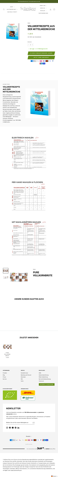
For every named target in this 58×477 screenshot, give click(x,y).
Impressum (41, 381)
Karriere (5, 379)
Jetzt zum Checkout (41, 57)
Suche (22, 381)
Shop (11, 6)
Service (42, 8)
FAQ (22, 379)
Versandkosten (38, 37)
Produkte (5, 373)
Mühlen (42, 10)
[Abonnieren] (34, 423)
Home (29, 23)
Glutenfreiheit (12, 9)
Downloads (23, 377)
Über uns (43, 5)
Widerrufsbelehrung (43, 377)
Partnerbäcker (43, 13)
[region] (19, 277)
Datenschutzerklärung (43, 375)
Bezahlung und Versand (26, 375)
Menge (30, 42)
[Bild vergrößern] (19, 269)
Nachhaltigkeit (12, 11)
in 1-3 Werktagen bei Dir (42, 48)
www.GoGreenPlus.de (16, 470)
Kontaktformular (24, 373)
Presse (4, 377)
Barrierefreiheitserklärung (45, 379)
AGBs (40, 373)
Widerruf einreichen (46, 384)
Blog (4, 375)
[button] (54, 476)
